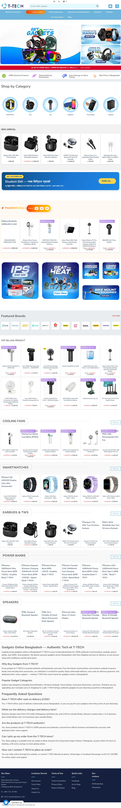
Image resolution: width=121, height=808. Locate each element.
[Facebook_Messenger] (6, 802)
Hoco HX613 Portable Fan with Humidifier (10, 451)
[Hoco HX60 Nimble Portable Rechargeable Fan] (30, 387)
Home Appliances (56, 12)
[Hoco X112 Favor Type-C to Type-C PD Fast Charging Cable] (12, 143)
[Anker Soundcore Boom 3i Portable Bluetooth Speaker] (111, 619)
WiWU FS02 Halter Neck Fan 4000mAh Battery (70, 399)
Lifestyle (109, 12)
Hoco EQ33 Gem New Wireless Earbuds (50, 542)
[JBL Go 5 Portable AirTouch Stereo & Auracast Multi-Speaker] (50, 619)
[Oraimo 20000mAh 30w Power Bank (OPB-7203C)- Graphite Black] (10, 573)
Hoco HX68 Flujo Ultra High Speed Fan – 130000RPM (30, 367)
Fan (50, 115)
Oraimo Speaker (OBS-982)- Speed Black (10, 632)
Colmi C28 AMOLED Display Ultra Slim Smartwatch (10, 498)
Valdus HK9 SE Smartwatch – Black (30, 497)
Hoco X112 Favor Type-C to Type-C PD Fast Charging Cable (12, 157)
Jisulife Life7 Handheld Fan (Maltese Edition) (71, 451)
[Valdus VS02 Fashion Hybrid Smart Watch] (111, 484)
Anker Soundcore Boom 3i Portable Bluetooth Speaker (111, 632)
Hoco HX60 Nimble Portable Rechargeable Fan (31, 399)
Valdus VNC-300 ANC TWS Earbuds (91, 156)
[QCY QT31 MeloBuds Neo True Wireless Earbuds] (111, 529)
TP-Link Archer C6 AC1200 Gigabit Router (110, 399)
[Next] (115, 143)
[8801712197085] (64, 1)
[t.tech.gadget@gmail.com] (55, 1)
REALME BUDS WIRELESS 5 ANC (86, 241)
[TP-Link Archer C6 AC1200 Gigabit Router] (110, 387)
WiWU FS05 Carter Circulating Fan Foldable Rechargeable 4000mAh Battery (10, 401)
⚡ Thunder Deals (35, 12)
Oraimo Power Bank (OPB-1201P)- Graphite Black (50, 585)
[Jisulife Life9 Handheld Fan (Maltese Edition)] (50, 438)
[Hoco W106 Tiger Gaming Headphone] (46, 228)
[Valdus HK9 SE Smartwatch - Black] (30, 484)
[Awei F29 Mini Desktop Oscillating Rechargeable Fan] (50, 354)
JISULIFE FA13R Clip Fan (90, 398)
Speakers (97, 12)
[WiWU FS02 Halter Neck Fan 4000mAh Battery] (70, 387)
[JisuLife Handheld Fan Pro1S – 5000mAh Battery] (50, 387)
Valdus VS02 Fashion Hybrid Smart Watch (111, 497)
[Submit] (97, 6)
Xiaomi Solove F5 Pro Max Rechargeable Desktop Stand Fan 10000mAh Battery (110, 368)
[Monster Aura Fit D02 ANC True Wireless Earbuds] (66, 228)
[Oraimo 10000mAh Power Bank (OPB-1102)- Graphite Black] (91, 573)
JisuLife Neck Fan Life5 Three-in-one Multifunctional (90, 367)
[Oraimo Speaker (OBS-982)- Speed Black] (10, 619)
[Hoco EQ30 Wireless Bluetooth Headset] (30, 529)
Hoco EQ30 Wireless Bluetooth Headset (111, 156)
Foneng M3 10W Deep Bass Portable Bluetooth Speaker (90, 632)
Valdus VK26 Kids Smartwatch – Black (50, 497)
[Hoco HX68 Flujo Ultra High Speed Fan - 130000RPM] (30, 354)
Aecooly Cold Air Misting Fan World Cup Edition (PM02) (30, 451)
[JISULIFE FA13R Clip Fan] (90, 387)
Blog (70, 17)
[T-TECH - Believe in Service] (13, 6)
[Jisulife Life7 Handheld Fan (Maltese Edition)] (70, 438)
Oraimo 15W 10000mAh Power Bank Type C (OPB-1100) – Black (111, 586)
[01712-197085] (59, 1)
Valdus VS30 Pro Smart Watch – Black (70, 497)
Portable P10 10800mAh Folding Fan (90, 451)
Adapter (110, 115)
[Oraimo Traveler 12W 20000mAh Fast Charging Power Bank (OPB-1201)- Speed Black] (70, 573)
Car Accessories (57, 17)
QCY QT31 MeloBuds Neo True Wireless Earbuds (111, 542)
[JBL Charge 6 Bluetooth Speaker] (30, 619)
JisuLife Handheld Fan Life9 (70, 366)
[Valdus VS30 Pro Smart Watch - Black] (70, 484)
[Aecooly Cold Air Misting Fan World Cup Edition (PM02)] (30, 438)
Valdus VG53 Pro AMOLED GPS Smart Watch (91, 497)
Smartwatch (10, 115)
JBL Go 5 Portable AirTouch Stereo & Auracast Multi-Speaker (50, 632)
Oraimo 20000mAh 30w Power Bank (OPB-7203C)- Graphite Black (10, 586)
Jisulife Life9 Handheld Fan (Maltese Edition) (50, 451)
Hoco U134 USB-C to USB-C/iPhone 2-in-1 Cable (71, 157)
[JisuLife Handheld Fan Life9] (70, 354)
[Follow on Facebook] (66, 1)
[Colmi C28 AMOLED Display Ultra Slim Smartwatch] (10, 484)
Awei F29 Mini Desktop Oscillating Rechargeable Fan (50, 367)
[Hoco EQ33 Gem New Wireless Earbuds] (50, 529)
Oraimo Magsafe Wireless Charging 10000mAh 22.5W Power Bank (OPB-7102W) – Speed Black (30, 587)
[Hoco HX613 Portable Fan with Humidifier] (10, 438)
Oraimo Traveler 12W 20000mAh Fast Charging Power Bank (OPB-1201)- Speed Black (70, 587)
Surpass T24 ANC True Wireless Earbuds (91, 542)
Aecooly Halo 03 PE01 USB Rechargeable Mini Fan (111, 451)
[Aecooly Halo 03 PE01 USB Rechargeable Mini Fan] (111, 438)
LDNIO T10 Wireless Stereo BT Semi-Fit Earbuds (70, 542)
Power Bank (91, 115)
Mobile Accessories (13, 12)
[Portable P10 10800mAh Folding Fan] (91, 438)
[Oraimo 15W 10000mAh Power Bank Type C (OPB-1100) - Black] (111, 573)
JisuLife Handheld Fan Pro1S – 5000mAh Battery (51, 399)
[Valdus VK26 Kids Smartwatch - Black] (50, 484)
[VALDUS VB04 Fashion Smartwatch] (27, 228)
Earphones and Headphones (78, 12)
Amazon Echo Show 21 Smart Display (70, 632)
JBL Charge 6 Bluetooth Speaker (30, 632)
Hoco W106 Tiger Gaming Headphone (47, 241)
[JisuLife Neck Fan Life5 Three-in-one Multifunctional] (90, 354)
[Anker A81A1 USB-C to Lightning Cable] (52, 143)
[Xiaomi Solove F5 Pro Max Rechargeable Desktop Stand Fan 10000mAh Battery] (110, 354)
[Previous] (6, 143)
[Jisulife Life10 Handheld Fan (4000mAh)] (11, 354)
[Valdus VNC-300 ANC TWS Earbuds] (91, 143)
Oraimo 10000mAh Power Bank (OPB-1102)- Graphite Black (90, 586)
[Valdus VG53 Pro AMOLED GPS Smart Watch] (91, 484)
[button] (110, 6)
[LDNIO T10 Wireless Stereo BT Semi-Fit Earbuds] (70, 529)
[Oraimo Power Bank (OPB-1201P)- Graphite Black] (50, 573)
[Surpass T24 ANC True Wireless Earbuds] (91, 529)
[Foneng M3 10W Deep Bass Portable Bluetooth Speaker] (91, 619)
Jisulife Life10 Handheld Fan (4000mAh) (10, 367)
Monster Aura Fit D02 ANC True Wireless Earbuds (66, 242)
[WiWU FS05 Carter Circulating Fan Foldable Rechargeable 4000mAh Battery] (11, 387)
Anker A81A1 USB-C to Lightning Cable (52, 156)
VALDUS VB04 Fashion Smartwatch (27, 241)
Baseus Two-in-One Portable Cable (32, 156)
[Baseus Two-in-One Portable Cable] (32, 143)
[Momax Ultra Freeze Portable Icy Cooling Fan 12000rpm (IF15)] (106, 228)
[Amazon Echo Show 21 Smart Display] (70, 619)
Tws (30, 115)
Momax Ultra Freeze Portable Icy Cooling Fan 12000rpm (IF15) (106, 242)
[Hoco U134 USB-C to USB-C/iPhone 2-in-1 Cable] (71, 143)
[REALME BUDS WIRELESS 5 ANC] (86, 228)
